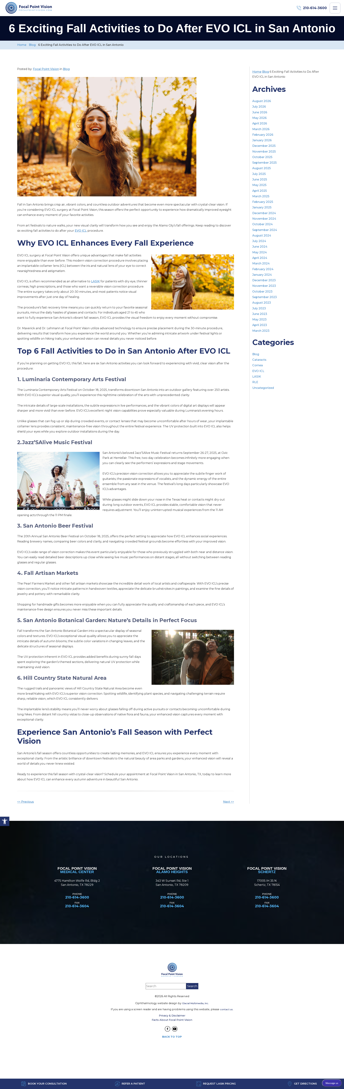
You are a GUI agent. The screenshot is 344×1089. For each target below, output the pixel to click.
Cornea (257, 365)
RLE (255, 382)
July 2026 (259, 106)
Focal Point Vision (46, 69)
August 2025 (261, 168)
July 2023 (259, 308)
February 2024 (262, 269)
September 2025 (264, 162)
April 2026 (259, 123)
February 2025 (262, 202)
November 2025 (264, 151)
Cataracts (259, 359)
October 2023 (262, 291)
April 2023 (259, 325)
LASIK (95, 281)
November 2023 (264, 286)
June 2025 (259, 179)
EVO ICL (81, 230)
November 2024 (264, 218)
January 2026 (262, 140)
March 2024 (261, 263)
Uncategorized (263, 388)
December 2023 (264, 280)
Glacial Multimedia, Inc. (195, 1003)
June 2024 (259, 246)
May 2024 (259, 252)
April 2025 (259, 190)
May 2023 (259, 319)
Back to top (172, 1036)
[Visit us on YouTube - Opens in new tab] (174, 1029)
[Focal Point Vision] (29, 8)
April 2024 (259, 258)
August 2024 (261, 235)
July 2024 (259, 241)
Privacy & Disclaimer (172, 1015)
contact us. (226, 1009)
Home (21, 45)
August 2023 (261, 302)
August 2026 (261, 101)
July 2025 (259, 174)
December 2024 (264, 213)
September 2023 (264, 297)
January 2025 (261, 207)
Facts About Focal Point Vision (172, 1020)
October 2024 (262, 224)
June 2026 (259, 112)
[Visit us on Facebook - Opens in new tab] (167, 1029)
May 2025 (259, 185)
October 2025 (262, 157)
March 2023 (260, 330)
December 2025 (264, 146)
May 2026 (259, 118)
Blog (32, 45)
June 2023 (259, 314)
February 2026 (262, 134)
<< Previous (25, 801)
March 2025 (260, 196)
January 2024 (262, 274)
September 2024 (264, 230)
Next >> (228, 801)
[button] (4, 821)
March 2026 (260, 129)
